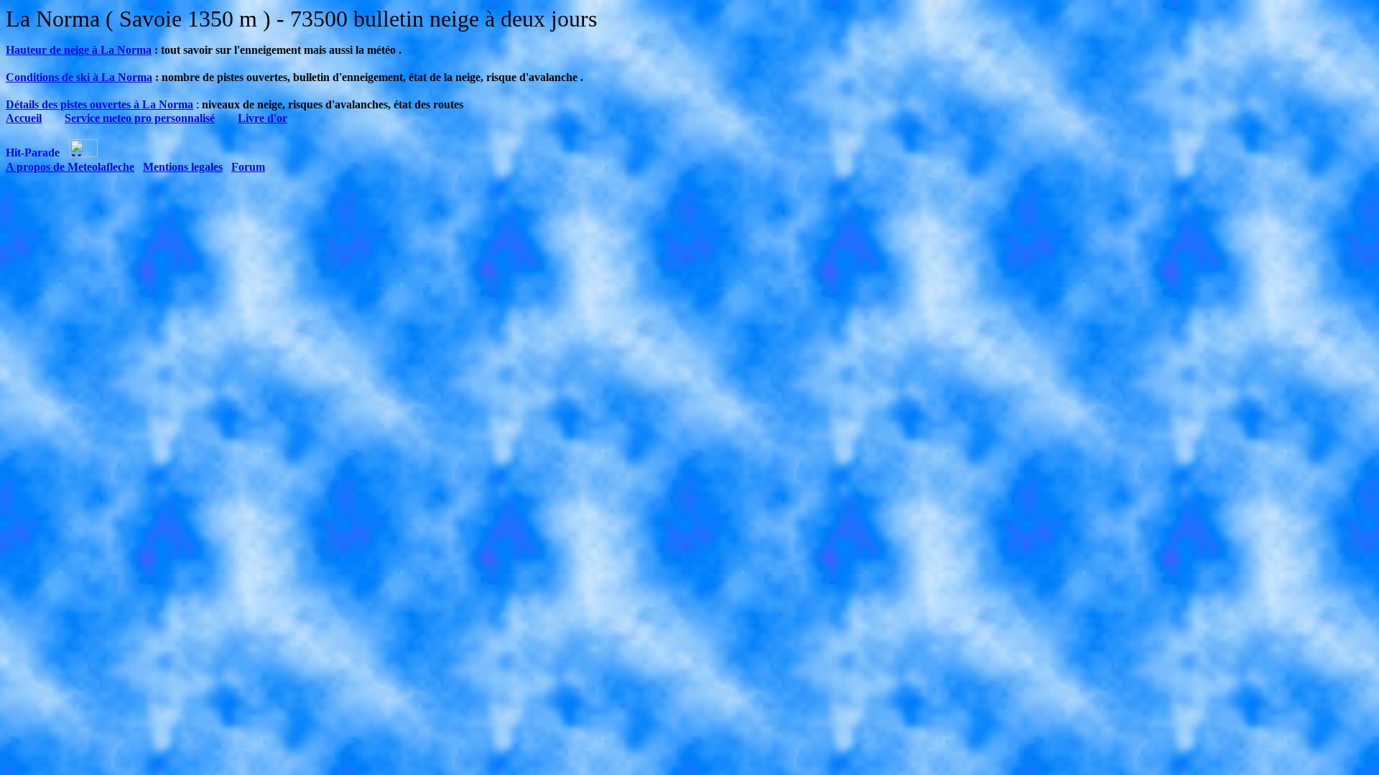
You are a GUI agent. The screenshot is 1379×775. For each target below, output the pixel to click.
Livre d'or (262, 118)
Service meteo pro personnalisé (140, 118)
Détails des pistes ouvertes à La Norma (99, 104)
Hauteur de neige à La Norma (79, 50)
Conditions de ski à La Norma (79, 77)
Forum (248, 167)
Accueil (24, 118)
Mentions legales (183, 167)
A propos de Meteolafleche (70, 167)
